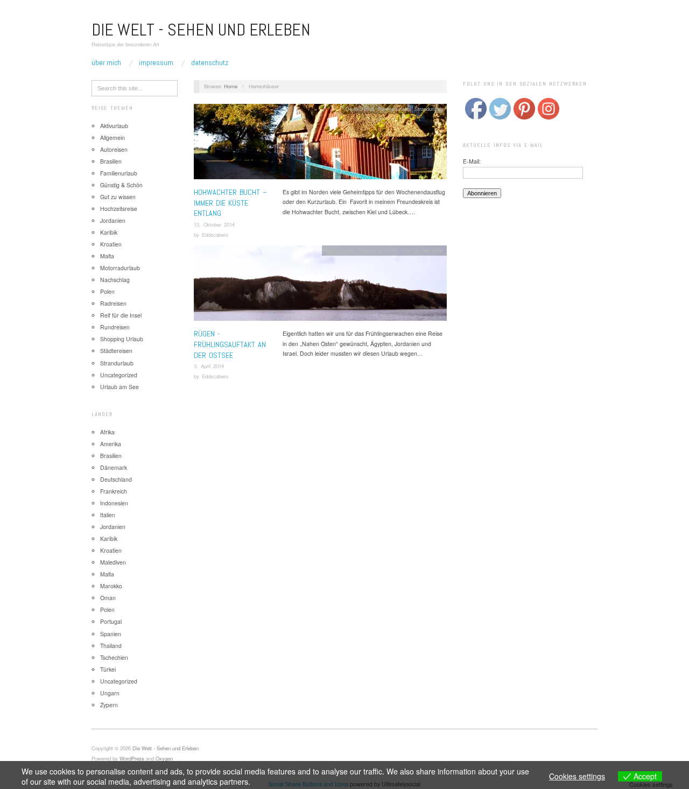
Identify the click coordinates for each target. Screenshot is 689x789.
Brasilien (111, 161)
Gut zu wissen (118, 197)
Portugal (111, 621)
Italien (107, 515)
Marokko (111, 586)
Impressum (156, 62)
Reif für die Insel (121, 315)
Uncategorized (118, 375)
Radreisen (113, 303)
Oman (108, 598)
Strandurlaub (116, 363)
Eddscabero (215, 234)
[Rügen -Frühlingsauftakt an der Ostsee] (320, 287)
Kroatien (111, 244)
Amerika (110, 444)
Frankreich (113, 491)
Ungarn (109, 693)
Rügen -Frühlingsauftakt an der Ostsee (230, 344)
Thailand (111, 646)
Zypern (109, 705)
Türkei (108, 669)
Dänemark (113, 467)
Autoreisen (114, 149)
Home (230, 86)
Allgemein (112, 137)
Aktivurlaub (114, 126)
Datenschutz (209, 62)
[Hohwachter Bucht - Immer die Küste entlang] (320, 144)
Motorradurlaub (120, 268)
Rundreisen (115, 327)
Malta (107, 256)
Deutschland (116, 479)
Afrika (107, 432)
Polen (107, 291)
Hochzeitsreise (118, 209)
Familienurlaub (118, 173)
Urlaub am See (119, 387)
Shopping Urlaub (121, 339)
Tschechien (114, 657)
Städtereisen (116, 351)
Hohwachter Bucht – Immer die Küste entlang (230, 202)
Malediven (113, 562)
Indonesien (114, 503)
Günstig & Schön (121, 185)
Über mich (106, 62)
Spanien (110, 634)
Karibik (108, 232)
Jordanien (112, 220)
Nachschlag (115, 280)
